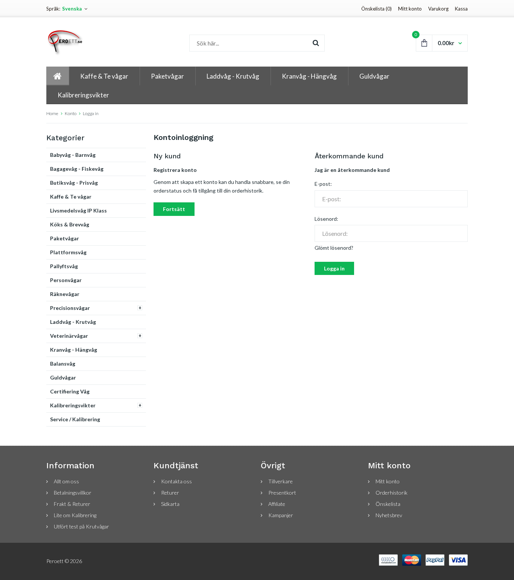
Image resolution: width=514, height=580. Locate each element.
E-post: (323, 184)
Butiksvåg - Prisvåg (74, 182)
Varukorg (438, 9)
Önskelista (388, 504)
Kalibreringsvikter (73, 405)
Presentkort (282, 492)
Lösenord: (326, 219)
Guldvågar (63, 377)
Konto (70, 113)
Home (52, 113)
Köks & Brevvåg (69, 224)
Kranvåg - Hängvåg (73, 349)
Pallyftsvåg (64, 266)
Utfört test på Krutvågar (81, 526)
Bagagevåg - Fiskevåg (76, 168)
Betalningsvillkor (72, 492)
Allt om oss (66, 481)
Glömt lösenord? (334, 247)
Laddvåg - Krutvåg (73, 322)
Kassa (461, 9)
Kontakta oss (176, 481)
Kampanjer (280, 515)
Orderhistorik (392, 492)
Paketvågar (64, 238)
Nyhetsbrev (389, 515)
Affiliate (276, 504)
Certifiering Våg (70, 391)
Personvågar (66, 280)
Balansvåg (62, 363)
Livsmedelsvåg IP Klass (78, 210)
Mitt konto (410, 9)
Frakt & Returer (72, 504)
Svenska (72, 9)
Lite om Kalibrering (75, 515)
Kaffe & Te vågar (70, 196)
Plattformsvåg (68, 252)
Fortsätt (174, 209)
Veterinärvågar (69, 336)
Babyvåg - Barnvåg (73, 155)
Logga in (91, 113)
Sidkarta (170, 504)
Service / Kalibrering (75, 419)
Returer (170, 492)
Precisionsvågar (70, 308)
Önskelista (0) (376, 9)
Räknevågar (64, 294)
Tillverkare (280, 481)
